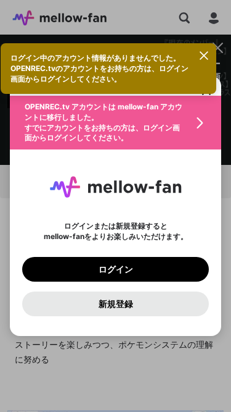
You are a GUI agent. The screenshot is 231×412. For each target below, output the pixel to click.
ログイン (116, 269)
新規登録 (116, 304)
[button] (115, 122)
